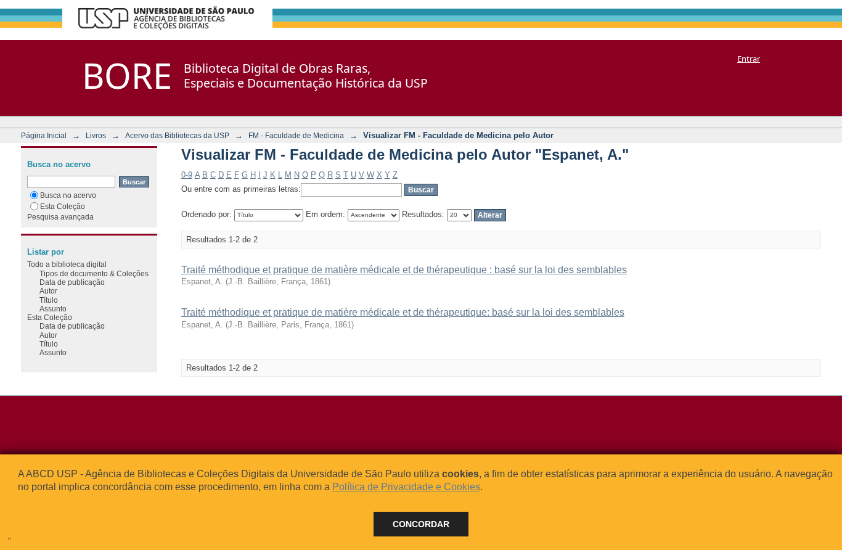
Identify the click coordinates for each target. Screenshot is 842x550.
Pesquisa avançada (60, 217)
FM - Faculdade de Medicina (296, 135)
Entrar (748, 58)
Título (48, 300)
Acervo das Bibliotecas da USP (177, 135)
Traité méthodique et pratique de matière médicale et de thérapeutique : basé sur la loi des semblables (404, 270)
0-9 (186, 174)
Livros (96, 135)
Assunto (53, 309)
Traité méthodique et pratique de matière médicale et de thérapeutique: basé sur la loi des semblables (402, 312)
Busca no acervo (68, 195)
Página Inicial (44, 135)
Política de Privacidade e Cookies (406, 487)
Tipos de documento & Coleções (94, 273)
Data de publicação (72, 282)
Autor (48, 291)
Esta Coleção (62, 206)
